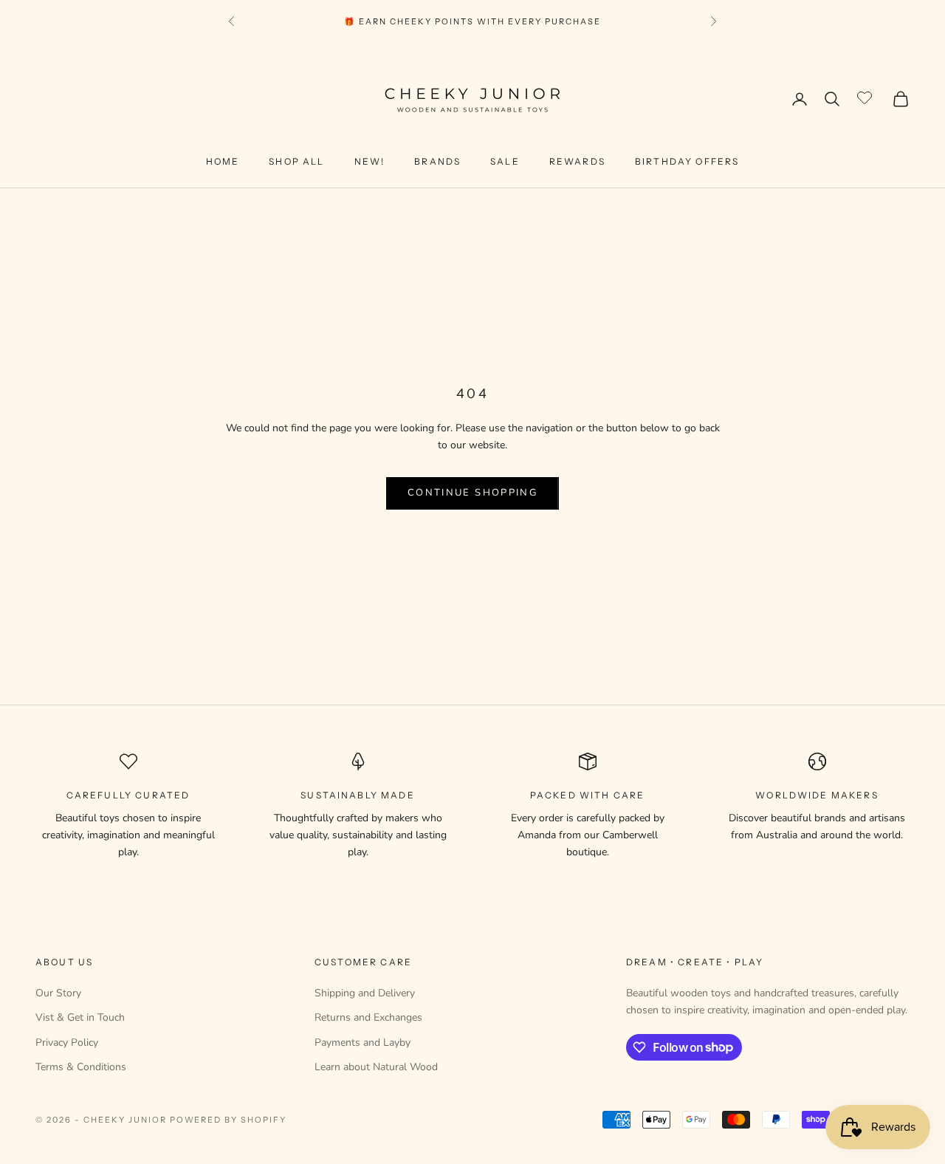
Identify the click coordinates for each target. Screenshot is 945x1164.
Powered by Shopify (228, 1120)
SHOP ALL (296, 161)
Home (223, 161)
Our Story (58, 993)
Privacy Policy (66, 1042)
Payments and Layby (362, 1042)
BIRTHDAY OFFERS (687, 161)
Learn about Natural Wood (376, 1067)
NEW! (369, 161)
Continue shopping (472, 492)
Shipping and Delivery (365, 993)
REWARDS (577, 161)
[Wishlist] (866, 97)
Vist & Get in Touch (80, 1017)
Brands (437, 161)
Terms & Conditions (80, 1067)
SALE (505, 161)
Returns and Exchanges (368, 1017)
